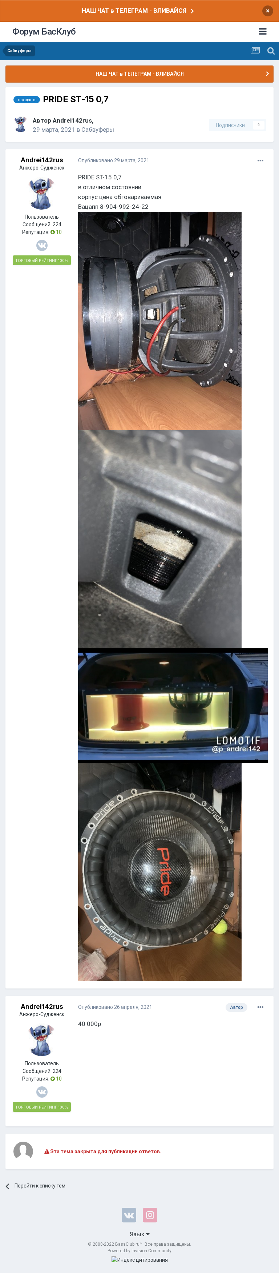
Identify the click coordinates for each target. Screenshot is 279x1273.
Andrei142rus (72, 120)
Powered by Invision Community (139, 1250)
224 (57, 224)
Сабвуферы (97, 129)
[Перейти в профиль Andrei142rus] (21, 124)
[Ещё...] (260, 160)
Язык (138, 1234)
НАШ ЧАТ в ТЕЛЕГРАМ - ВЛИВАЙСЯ (134, 10)
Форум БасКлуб (44, 32)
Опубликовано (113, 160)
